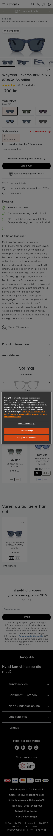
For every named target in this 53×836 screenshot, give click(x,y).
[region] (26, 418)
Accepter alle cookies (26, 438)
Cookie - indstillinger (26, 424)
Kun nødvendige (26, 431)
